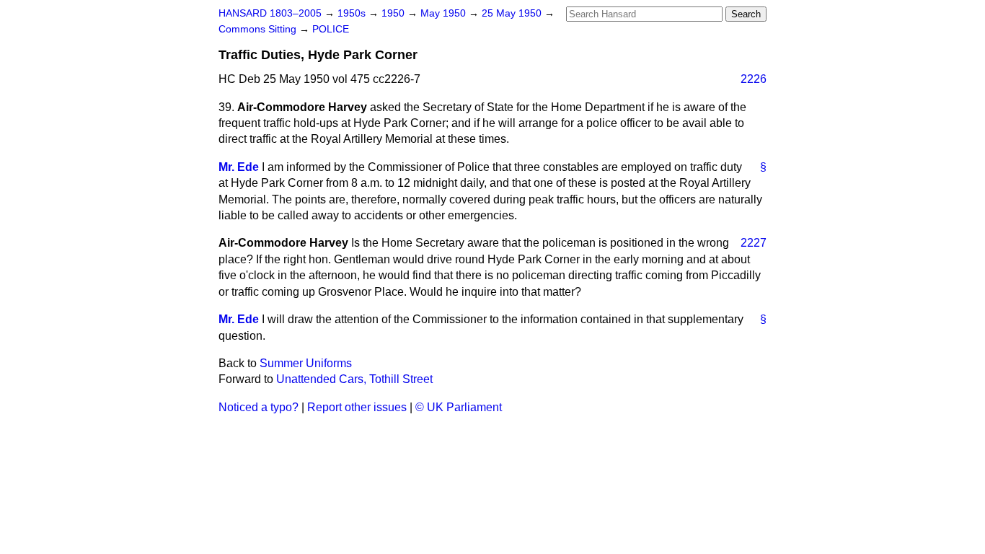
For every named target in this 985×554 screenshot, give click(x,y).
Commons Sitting (258, 29)
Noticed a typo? (258, 407)
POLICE (330, 29)
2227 (754, 243)
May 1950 (444, 13)
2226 (754, 79)
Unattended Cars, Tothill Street (354, 379)
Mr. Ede (238, 167)
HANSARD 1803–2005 (270, 13)
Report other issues (357, 407)
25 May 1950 (513, 13)
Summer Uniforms (306, 363)
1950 (394, 13)
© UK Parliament (458, 407)
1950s (352, 13)
